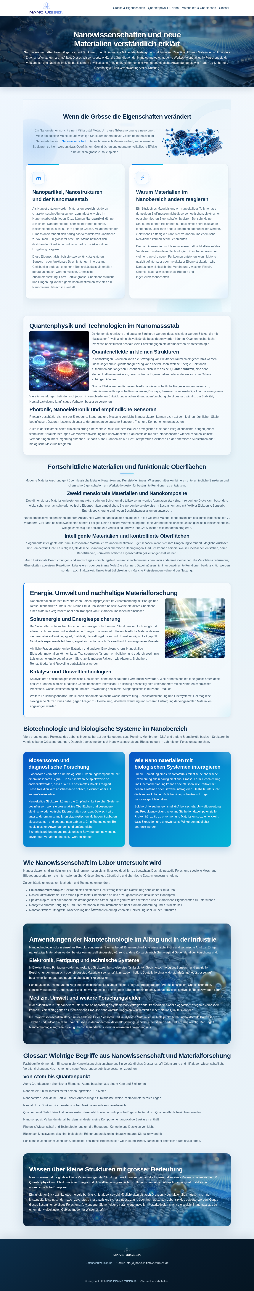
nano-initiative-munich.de (121, 1280)
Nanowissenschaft (74, 141)
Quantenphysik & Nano (163, 7)
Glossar (224, 7)
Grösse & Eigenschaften (129, 7)
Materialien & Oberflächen (199, 7)
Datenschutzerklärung (99, 1262)
